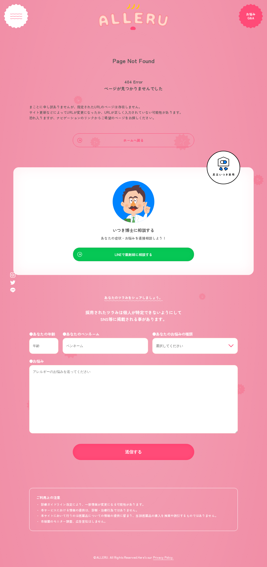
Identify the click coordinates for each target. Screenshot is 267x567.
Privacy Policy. (163, 557)
